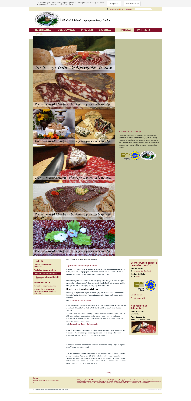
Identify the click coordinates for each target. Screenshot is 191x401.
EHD (94, 380)
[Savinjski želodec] (47, 27)
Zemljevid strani (114, 9)
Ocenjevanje (66, 30)
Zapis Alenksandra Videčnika (80, 301)
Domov (68, 259)
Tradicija (124, 30)
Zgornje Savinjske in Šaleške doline (104, 382)
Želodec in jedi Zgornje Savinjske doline (84, 324)
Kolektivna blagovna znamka (45, 286)
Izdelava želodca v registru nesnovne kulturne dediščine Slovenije (45, 291)
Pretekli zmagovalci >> (139, 298)
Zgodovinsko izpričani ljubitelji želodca (47, 278)
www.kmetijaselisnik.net (142, 271)
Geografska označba (42, 282)
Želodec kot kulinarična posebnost (43, 265)
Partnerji (143, 30)
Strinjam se (114, 4)
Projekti (87, 30)
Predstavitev (42, 30)
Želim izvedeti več (132, 4)
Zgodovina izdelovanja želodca (45, 273)
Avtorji (160, 389)
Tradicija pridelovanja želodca (45, 270)
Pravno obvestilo (152, 389)
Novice (38, 34)
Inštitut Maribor (128, 381)
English (130, 9)
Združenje (123, 382)
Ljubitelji (105, 30)
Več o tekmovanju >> (138, 295)
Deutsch (123, 9)
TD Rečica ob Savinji (143, 382)
